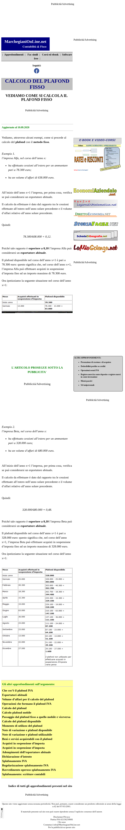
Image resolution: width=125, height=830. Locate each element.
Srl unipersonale (87, 385)
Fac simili (33, 54)
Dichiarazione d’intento (17, 756)
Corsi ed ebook (50, 54)
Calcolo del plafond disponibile (21, 721)
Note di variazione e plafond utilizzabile (27, 734)
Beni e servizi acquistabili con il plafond (27, 739)
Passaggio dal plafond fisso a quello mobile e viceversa (36, 717)
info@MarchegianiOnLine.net (66, 824)
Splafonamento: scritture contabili (23, 774)
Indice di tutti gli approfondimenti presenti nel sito (40, 786)
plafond (20, 142)
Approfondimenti (13, 54)
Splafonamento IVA (14, 761)
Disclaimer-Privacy (61, 817)
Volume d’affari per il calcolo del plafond (28, 699)
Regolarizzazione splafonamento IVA (25, 765)
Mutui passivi (86, 381)
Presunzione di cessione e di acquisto (96, 362)
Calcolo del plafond (14, 708)
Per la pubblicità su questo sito (61, 827)
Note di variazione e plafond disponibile (27, 730)
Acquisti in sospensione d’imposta (23, 743)
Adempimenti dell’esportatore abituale (26, 752)
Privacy (2, 814)
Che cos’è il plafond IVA (17, 690)
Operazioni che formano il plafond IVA (26, 703)
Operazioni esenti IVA (90, 370)
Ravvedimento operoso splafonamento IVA (29, 769)
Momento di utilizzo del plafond (22, 725)
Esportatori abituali (14, 695)
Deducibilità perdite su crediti (93, 366)
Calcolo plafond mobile (16, 712)
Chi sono (62, 822)
